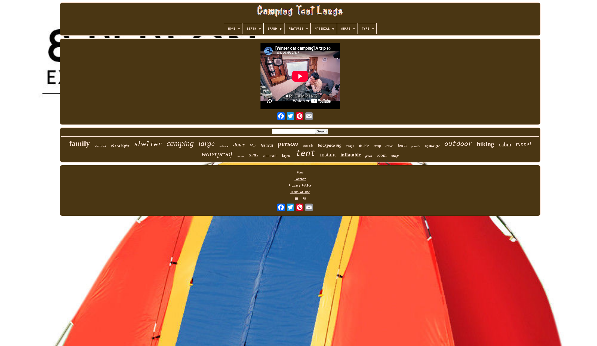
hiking (485, 144)
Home (300, 172)
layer (286, 155)
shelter (148, 144)
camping (180, 143)
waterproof (216, 154)
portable (415, 146)
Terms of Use (300, 192)
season (389, 146)
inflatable (350, 155)
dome (239, 145)
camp (377, 146)
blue (253, 146)
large (206, 143)
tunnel (523, 144)
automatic (270, 156)
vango (350, 146)
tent (305, 153)
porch (308, 146)
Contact (300, 179)
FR (304, 198)
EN (296, 198)
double (364, 146)
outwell (240, 156)
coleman (224, 146)
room (382, 155)
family (79, 143)
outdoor (458, 144)
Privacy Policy (300, 185)
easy (395, 155)
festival (267, 145)
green (368, 156)
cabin (505, 145)
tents (253, 155)
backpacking (330, 145)
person (288, 143)
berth (402, 145)
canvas (100, 145)
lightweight (432, 146)
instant (328, 154)
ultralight (120, 146)
